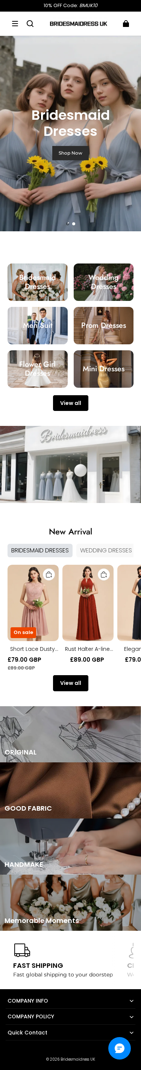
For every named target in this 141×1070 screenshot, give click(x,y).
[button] (15, 23)
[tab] (67, 223)
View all (70, 403)
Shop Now (70, 153)
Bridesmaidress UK (78, 1059)
